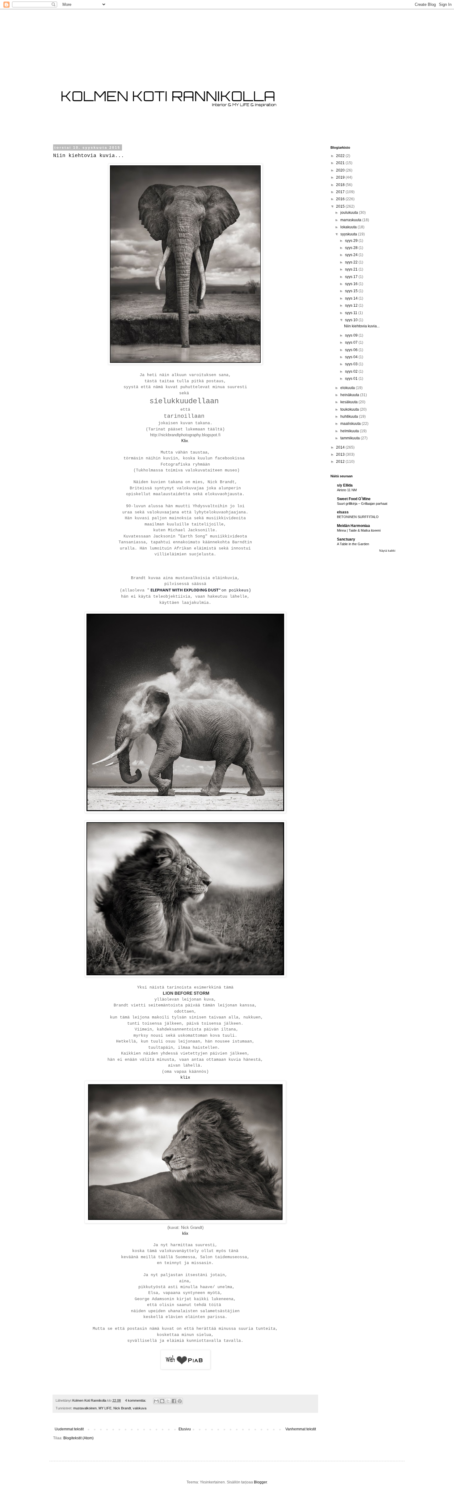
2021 (341, 163)
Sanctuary (346, 539)
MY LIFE (105, 1408)
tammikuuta (350, 438)
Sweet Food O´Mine (354, 499)
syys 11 (351, 313)
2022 (341, 156)
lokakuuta (349, 227)
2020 (341, 170)
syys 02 (352, 371)
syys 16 (352, 284)
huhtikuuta (349, 416)
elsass (343, 512)
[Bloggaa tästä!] (162, 1401)
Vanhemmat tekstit (300, 1429)
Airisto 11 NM (347, 490)
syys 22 (352, 262)
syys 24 (352, 255)
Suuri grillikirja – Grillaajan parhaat (362, 503)
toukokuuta (350, 409)
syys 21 (352, 269)
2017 (341, 192)
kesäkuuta (349, 402)
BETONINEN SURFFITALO (358, 517)
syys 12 (352, 305)
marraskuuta (351, 220)
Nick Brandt (122, 1408)
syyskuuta (349, 234)
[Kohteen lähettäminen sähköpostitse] (156, 1401)
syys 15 (352, 291)
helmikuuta (350, 431)
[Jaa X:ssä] (168, 1401)
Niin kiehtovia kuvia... (88, 156)
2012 (341, 461)
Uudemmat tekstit (69, 1429)
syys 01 (352, 378)
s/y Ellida (345, 485)
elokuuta (348, 388)
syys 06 (352, 350)
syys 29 (352, 240)
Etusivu (185, 1429)
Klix (184, 440)
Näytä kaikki (387, 550)
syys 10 (352, 320)
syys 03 (352, 364)
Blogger (260, 1482)
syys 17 (352, 277)
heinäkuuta (350, 395)
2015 (341, 206)
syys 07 (352, 342)
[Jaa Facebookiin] (174, 1401)
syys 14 (352, 298)
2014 (341, 447)
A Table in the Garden (353, 544)
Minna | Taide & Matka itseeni (358, 530)
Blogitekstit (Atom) (78, 1438)
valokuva (139, 1408)
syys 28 (352, 248)
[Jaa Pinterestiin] (180, 1401)
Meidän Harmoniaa (353, 526)
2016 (341, 199)
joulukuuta (349, 212)
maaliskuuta (351, 423)
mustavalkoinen (85, 1408)
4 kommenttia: (136, 1400)
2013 (341, 454)
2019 (341, 177)
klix (185, 1077)
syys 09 (352, 335)
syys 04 (352, 357)
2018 (341, 185)
